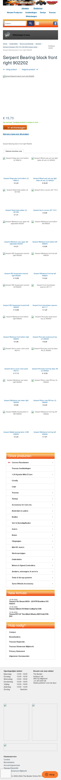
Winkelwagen (31, 16)
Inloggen (25, 8)
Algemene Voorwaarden (19, 656)
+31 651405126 (39, 680)
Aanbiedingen (31, 12)
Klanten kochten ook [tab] (14, 151)
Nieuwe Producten (14, 12)
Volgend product (28, 69)
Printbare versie (51, 47)
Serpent (38, 43)
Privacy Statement (17, 651)
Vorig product (11, 69)
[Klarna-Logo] (26, 696)
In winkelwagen (17, 127)
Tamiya (43, 12)
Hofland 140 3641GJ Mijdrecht (40, 677)
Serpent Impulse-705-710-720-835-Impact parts (20, 47)
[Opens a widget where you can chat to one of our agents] (50, 775)
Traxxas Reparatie (17, 641)
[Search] (30, 23)
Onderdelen (13, 43)
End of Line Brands (26, 43)
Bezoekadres (14, 636)
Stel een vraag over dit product (16, 134)
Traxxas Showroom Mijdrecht (21, 646)
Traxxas (52, 12)
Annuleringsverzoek (12, 765)
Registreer (38, 8)
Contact (12, 632)
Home (5, 43)
